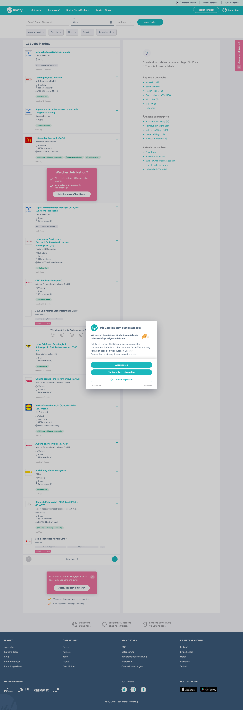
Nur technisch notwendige (121, 372)
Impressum (148, 386)
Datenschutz (96, 386)
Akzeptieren (121, 365)
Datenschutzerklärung (102, 354)
